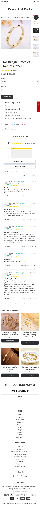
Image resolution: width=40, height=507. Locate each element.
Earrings (20, 427)
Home (3, 17)
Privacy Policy (20, 464)
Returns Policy (20, 459)
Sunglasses (20, 432)
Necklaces (20, 422)
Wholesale (20, 461)
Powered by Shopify (31, 503)
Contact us (20, 449)
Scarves (20, 435)
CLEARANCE (20, 420)
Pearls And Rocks (20, 9)
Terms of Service (20, 466)
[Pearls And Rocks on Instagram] (26, 476)
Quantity (4, 86)
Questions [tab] (19, 172)
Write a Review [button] (20, 162)
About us (20, 446)
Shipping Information (20, 456)
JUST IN (20, 415)
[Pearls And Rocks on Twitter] (14, 476)
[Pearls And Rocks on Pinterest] (22, 476)
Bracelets (9, 17)
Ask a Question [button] (20, 166)
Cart (37, 1)
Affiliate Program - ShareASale (20, 451)
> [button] (24, 303)
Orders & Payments (20, 454)
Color (3, 78)
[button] (32, 196)
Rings (20, 430)
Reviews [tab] (7, 172)
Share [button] (8, 196)
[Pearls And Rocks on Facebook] (18, 476)
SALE (20, 417)
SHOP (6, 1)
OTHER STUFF (20, 437)
